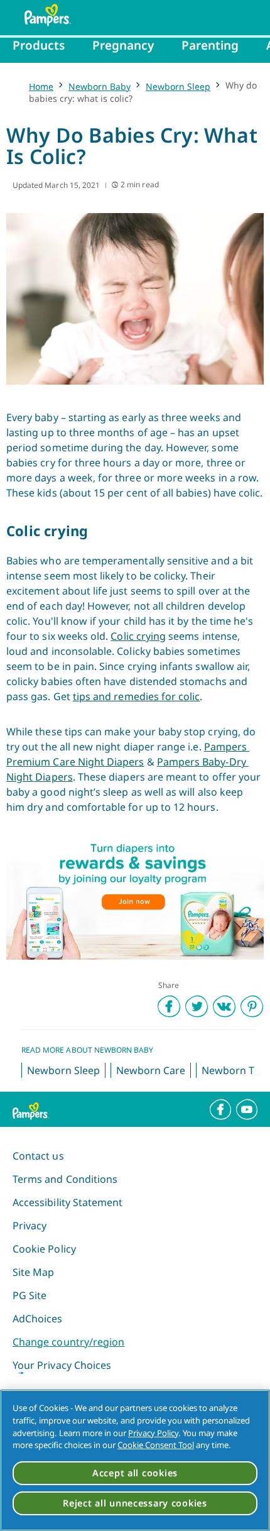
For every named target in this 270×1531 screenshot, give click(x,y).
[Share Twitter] (196, 1006)
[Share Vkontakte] (224, 1006)
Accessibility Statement (67, 1202)
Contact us (38, 1156)
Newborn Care (150, 1070)
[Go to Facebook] (220, 1109)
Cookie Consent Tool (155, 1445)
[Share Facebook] (169, 1006)
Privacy (29, 1225)
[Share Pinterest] (252, 1006)
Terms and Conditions (65, 1179)
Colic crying (138, 636)
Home (41, 86)
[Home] (41, 15)
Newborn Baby (99, 86)
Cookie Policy (44, 1249)
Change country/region (68, 1342)
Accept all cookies (135, 1473)
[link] (135, 897)
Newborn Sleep (178, 86)
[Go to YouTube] (246, 1109)
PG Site (29, 1295)
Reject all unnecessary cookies (135, 1503)
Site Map (33, 1272)
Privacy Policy (153, 1433)
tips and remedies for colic (136, 696)
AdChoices (38, 1318)
